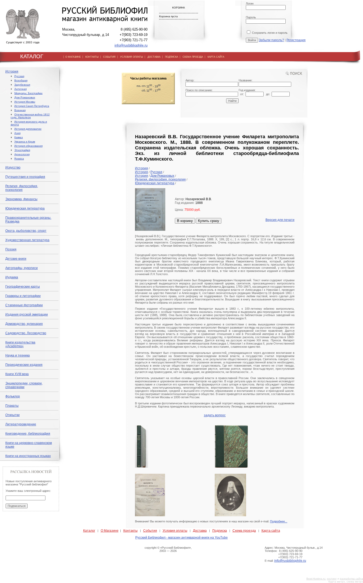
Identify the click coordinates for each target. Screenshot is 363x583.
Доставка (200, 530)
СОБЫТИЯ (109, 57)
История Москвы (24, 101)
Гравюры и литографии (23, 296)
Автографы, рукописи (21, 268)
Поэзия (10, 249)
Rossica (19, 158)
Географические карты (22, 286)
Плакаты (12, 406)
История (11, 71)
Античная (20, 88)
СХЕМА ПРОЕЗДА (193, 57)
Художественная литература (27, 240)
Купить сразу (208, 221)
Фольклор (12, 396)
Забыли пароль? (271, 40)
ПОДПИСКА (171, 57)
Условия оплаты (175, 530)
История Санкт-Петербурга (31, 105)
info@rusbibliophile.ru (131, 45)
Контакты (130, 530)
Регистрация (296, 40)
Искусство (12, 167)
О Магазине (110, 530)
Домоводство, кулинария (24, 324)
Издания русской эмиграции (26, 314)
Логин (250, 3)
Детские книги (15, 259)
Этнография (22, 150)
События (150, 530)
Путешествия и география (25, 177)
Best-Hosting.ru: (316, 578)
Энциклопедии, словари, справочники (24, 385)
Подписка (219, 530)
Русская (19, 76)
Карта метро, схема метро (345, 581)
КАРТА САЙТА (216, 57)
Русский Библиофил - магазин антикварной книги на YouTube (181, 537)
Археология (21, 154)
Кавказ (18, 137)
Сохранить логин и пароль (269, 32)
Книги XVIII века (17, 374)
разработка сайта (351, 578)
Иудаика (11, 277)
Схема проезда (244, 530)
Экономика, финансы (21, 199)
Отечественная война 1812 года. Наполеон (30, 116)
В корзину (185, 221)
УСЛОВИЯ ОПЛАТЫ (131, 57)
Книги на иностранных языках (28, 456)
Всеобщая (20, 80)
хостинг (332, 578)
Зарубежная (22, 84)
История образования (28, 145)
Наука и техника (17, 355)
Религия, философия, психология (21, 188)
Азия (17, 133)
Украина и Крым (24, 141)
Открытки (12, 415)
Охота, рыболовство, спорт (26, 231)
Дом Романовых (24, 97)
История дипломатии (27, 128)
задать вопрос (215, 415)
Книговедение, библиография (27, 433)
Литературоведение (20, 424)
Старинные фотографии (24, 305)
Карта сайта (270, 530)
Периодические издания (24, 365)
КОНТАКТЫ (92, 57)
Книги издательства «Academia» (20, 344)
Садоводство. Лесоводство (25, 333)
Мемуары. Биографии (28, 93)
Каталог (89, 530)
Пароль (251, 17)
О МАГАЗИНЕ (73, 57)
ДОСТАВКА (154, 57)
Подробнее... (278, 521)
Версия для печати (279, 220)
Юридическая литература (25, 208)
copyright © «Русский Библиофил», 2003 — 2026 (168, 549)
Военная (20, 110)
